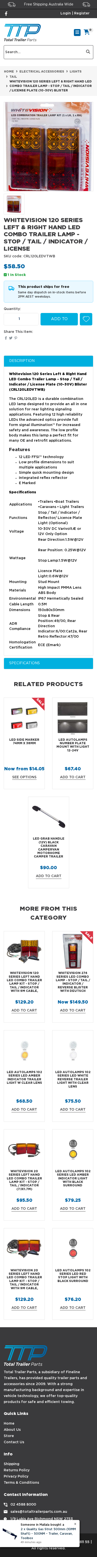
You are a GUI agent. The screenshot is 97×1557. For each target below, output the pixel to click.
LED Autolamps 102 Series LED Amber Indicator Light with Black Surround (73, 1178)
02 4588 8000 (23, 1504)
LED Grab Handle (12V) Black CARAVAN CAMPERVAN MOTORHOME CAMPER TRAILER (48, 847)
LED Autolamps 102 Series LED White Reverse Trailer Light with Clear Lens (73, 1079)
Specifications (24, 663)
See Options (24, 777)
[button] (86, 319)
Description (22, 360)
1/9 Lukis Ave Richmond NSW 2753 (41, 1519)
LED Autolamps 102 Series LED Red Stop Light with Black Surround (73, 1276)
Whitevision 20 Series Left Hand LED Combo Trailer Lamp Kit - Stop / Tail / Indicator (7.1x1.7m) (24, 1180)
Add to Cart (59, 321)
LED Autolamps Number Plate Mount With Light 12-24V (72, 745)
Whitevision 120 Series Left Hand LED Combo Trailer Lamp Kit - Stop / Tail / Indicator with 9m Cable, (24, 982)
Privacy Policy (16, 1476)
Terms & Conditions (21, 1482)
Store (9, 1436)
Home (9, 1423)
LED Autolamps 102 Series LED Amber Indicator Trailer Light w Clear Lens (24, 1077)
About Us (12, 1429)
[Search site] (88, 52)
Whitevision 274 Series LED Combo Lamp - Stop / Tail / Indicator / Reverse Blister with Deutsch (73, 982)
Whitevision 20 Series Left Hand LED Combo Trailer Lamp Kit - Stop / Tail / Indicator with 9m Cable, (24, 1279)
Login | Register (75, 13)
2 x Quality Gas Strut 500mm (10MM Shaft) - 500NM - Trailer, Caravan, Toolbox (48, 1534)
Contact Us (14, 1442)
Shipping (11, 1464)
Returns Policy (17, 1470)
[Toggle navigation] (77, 32)
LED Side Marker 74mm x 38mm (24, 742)
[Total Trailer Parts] (22, 32)
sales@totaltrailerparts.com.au (38, 1511)
